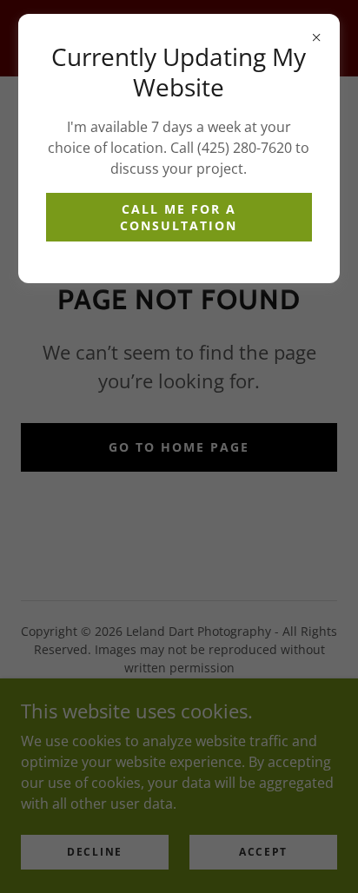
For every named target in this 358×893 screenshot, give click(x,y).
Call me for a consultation (178, 217)
